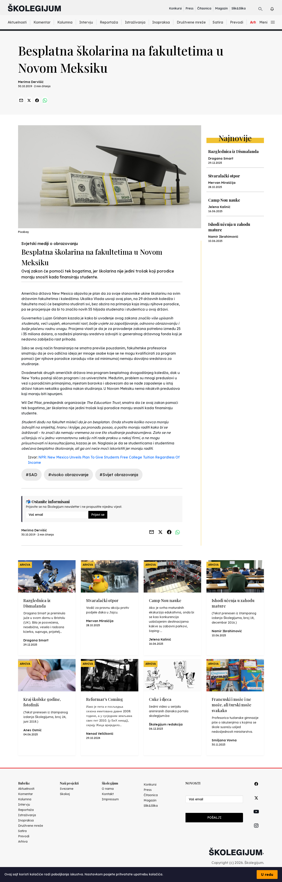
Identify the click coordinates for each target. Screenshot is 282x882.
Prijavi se (97, 515)
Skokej (65, 794)
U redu (267, 874)
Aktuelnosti (17, 22)
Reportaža (109, 22)
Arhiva (23, 841)
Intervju (86, 22)
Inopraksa (161, 22)
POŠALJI (214, 817)
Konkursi (175, 8)
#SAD (31, 474)
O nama (108, 789)
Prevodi (236, 22)
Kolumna (64, 22)
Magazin (221, 8)
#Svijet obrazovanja (119, 474)
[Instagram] (256, 830)
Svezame (66, 789)
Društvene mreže (191, 22)
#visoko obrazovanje (68, 474)
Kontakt (108, 794)
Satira (218, 22)
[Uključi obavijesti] (276, 8)
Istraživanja (135, 22)
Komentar (41, 22)
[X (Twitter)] (256, 803)
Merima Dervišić (31, 82)
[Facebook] (256, 789)
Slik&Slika (239, 8)
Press (189, 8)
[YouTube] (256, 816)
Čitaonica (204, 8)
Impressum (110, 799)
